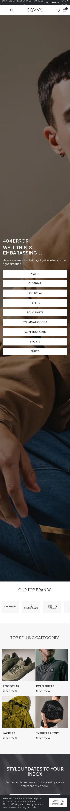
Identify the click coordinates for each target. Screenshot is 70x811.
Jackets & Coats (35, 331)
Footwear (35, 293)
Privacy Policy (33, 804)
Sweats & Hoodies (35, 322)
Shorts (35, 341)
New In (35, 273)
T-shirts (35, 302)
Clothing (35, 283)
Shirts (35, 351)
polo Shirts (35, 312)
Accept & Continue (58, 803)
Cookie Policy (11, 804)
